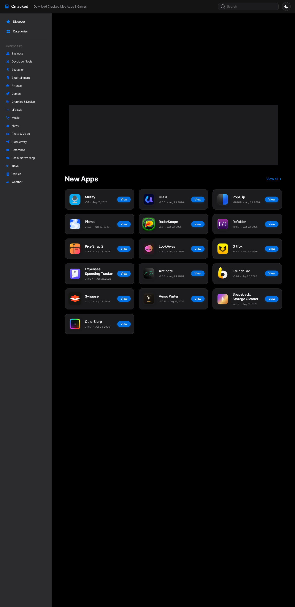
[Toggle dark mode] (286, 6)
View (115, 76)
